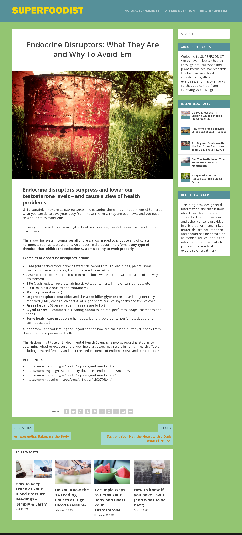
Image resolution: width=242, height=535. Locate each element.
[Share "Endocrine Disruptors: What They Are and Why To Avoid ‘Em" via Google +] (80, 411)
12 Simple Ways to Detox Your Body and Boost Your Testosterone (109, 500)
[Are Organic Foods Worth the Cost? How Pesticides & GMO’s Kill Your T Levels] (185, 145)
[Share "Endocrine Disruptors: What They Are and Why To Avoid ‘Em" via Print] (130, 411)
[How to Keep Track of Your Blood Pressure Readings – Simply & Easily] (34, 469)
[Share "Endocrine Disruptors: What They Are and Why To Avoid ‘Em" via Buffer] (108, 411)
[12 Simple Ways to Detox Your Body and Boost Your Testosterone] (112, 472)
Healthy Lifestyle (213, 11)
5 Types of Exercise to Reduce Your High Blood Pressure (207, 178)
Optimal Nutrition (179, 11)
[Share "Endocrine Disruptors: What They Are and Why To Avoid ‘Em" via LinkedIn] (101, 411)
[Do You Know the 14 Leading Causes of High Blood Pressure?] (73, 472)
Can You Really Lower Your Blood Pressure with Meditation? (208, 162)
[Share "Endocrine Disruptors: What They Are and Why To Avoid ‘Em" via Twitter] (73, 411)
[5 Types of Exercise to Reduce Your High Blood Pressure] (185, 177)
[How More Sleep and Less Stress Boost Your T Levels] (185, 131)
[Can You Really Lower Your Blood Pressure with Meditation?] (185, 161)
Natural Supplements (142, 11)
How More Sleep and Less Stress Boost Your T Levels (209, 130)
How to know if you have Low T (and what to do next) (150, 497)
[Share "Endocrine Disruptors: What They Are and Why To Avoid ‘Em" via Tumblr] (87, 411)
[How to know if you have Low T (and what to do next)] (152, 472)
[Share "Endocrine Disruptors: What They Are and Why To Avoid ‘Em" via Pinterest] (94, 411)
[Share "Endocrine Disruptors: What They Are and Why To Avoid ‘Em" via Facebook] (66, 411)
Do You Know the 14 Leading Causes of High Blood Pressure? (72, 497)
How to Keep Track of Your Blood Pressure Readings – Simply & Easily (31, 493)
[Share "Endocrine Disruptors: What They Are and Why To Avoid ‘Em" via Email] (123, 411)
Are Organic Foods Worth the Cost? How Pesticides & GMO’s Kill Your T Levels (208, 146)
